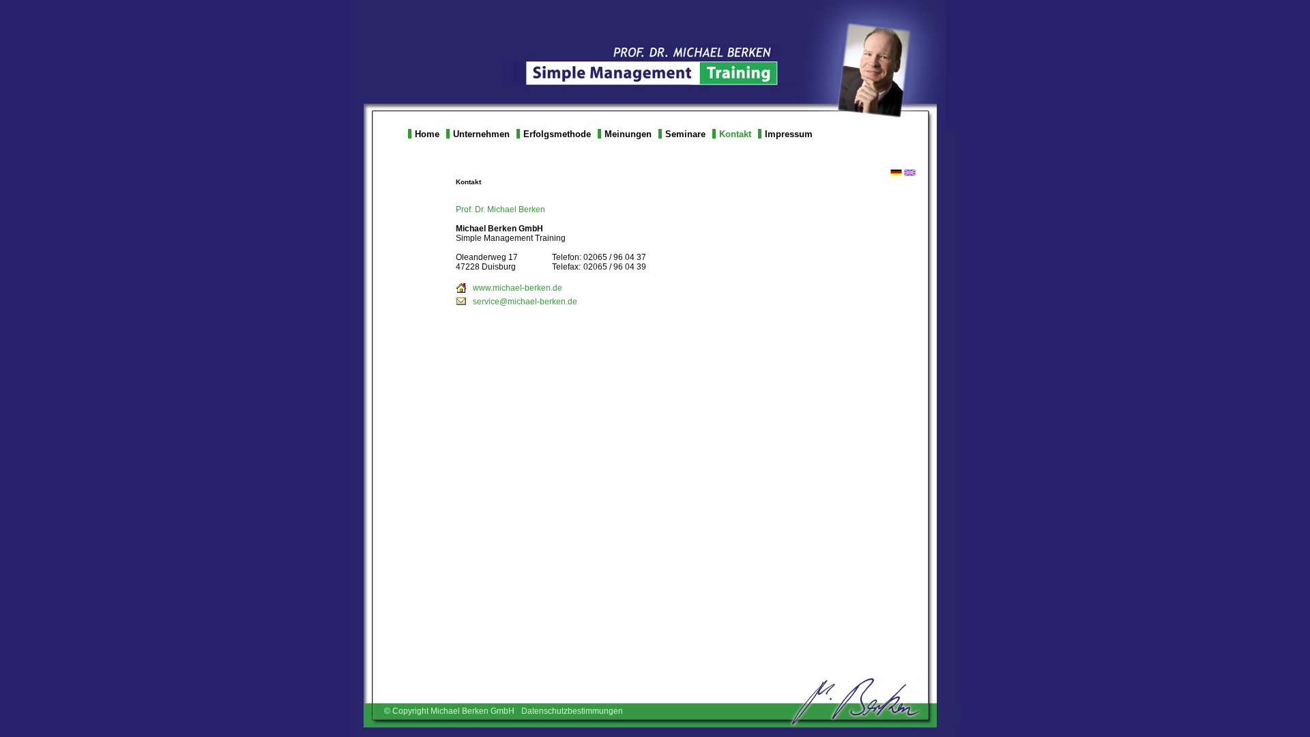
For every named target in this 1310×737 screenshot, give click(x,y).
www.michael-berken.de (517, 288)
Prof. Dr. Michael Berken (500, 209)
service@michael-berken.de (525, 301)
